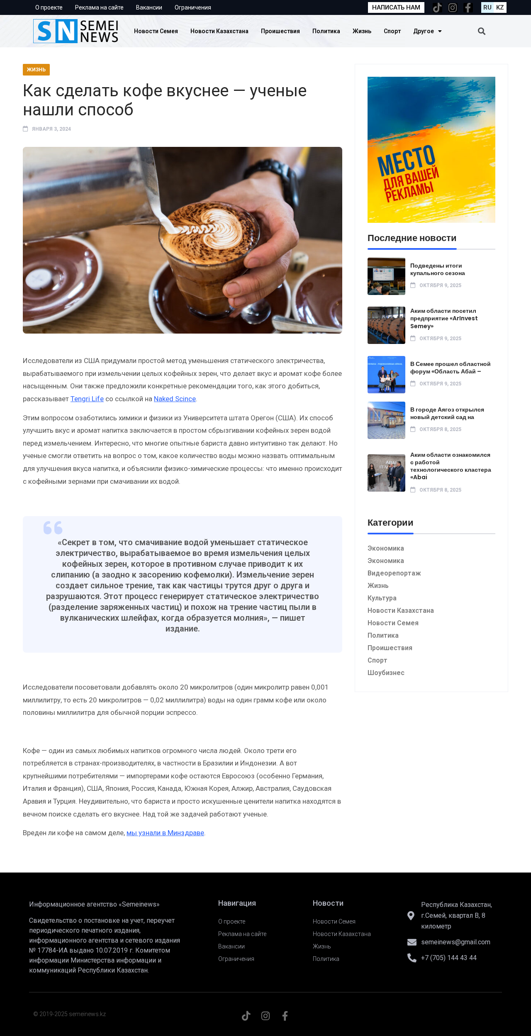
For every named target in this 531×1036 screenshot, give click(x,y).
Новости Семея (156, 31)
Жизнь (362, 31)
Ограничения (193, 7)
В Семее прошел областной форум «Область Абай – (450, 367)
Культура (382, 598)
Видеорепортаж (394, 573)
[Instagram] (453, 7)
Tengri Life (87, 399)
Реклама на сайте (99, 7)
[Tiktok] (437, 7)
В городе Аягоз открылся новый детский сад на (447, 413)
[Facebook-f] (468, 7)
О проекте (49, 7)
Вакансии (149, 7)
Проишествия (280, 31)
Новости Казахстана (219, 31)
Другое (423, 31)
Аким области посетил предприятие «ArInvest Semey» (444, 318)
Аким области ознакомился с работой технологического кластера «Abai (450, 466)
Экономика (386, 548)
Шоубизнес (386, 673)
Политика (326, 31)
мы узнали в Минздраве (165, 833)
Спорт (392, 31)
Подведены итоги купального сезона (437, 269)
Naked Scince (175, 399)
